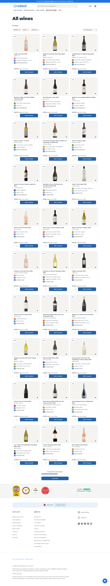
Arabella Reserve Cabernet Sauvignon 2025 (83, 54)
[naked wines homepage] (20, 6)
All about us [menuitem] (37, 517)
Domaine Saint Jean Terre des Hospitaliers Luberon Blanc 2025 (81, 358)
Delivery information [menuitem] (17, 517)
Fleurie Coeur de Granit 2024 (22, 401)
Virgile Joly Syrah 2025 (79, 271)
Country (25, 29)
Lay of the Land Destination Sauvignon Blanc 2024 (25, 445)
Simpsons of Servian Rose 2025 (23, 271)
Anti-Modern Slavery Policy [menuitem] (41, 543)
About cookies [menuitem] (16, 528)
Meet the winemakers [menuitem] (40, 519)
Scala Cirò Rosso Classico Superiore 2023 (24, 185)
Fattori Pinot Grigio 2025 (79, 184)
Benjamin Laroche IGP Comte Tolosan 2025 (25, 358)
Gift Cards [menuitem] (15, 537)
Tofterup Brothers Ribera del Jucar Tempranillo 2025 (53, 315)
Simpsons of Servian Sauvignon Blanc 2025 (54, 271)
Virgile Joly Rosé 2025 (20, 54)
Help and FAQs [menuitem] (16, 519)
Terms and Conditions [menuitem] (18, 559)
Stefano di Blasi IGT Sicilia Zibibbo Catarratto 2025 (24, 98)
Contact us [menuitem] (15, 531)
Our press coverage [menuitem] (39, 525)
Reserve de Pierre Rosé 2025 (22, 227)
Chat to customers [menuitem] (17, 525)
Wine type (34, 29)
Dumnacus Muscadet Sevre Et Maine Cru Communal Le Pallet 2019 (55, 141)
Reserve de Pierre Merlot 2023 (23, 314)
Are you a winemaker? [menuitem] (40, 537)
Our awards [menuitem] (37, 522)
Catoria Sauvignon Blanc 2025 (52, 445)
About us (37, 512)
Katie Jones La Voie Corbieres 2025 (53, 227)
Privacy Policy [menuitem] (29, 559)
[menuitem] (18, 10)
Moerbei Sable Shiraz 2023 (51, 358)
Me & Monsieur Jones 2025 (51, 97)
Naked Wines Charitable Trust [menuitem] (42, 540)
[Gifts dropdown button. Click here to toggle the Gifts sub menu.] (62, 10)
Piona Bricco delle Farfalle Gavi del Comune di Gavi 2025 (53, 402)
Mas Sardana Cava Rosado (80, 445)
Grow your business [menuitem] (39, 531)
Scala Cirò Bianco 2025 (79, 140)
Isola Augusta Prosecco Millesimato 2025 (82, 402)
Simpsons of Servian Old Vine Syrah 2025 (82, 315)
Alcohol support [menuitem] (16, 522)
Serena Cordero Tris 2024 (21, 140)
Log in (90, 6)
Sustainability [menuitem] (37, 546)
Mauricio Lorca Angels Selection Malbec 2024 (84, 98)
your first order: (49, 1)
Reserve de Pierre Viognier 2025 (81, 227)
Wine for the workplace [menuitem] (40, 534)
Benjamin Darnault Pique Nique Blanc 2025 (54, 54)
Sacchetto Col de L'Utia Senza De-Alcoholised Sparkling (53, 185)
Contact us (84, 517)
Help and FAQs (85, 512)
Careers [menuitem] (36, 528)
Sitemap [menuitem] (14, 534)
